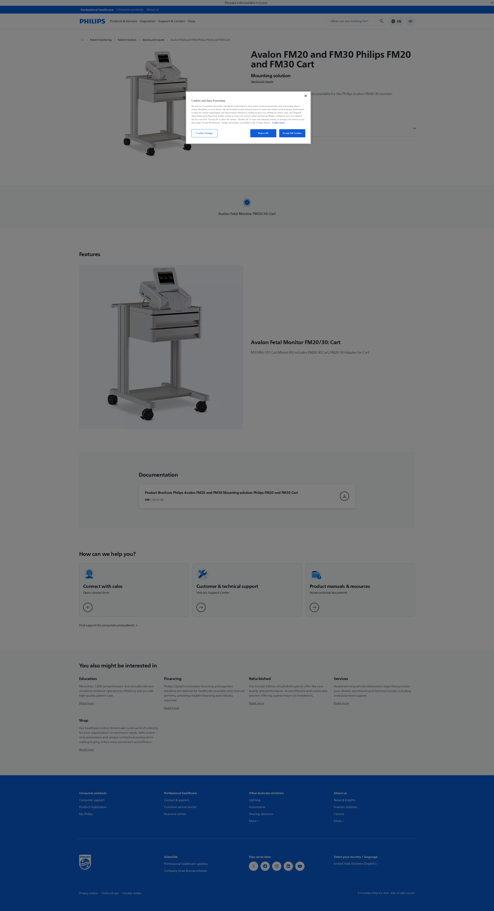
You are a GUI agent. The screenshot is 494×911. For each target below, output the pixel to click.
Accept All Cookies (292, 133)
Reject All (263, 133)
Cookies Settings (204, 133)
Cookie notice (278, 122)
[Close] (305, 96)
